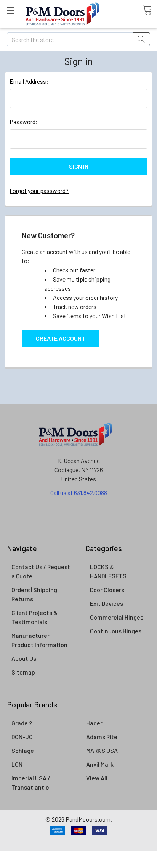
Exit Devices (106, 603)
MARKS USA (102, 750)
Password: (24, 121)
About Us (23, 658)
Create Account (60, 338)
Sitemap (23, 672)
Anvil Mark (100, 764)
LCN (16, 764)
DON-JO (22, 736)
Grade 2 (21, 722)
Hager (94, 722)
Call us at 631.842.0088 (78, 492)
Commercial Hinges (116, 617)
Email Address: (29, 81)
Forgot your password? (39, 190)
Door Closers (107, 589)
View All (96, 777)
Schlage (22, 750)
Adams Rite (101, 736)
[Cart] (150, 10)
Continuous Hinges (115, 630)
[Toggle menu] (10, 10)
